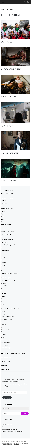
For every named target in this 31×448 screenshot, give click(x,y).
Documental (4, 203)
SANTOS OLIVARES (6, 357)
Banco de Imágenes (6, 277)
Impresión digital (5, 342)
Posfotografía (4, 345)
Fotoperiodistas (5, 250)
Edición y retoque (5, 339)
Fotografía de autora (6, 224)
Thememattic (15, 444)
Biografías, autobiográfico (7, 231)
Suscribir (7, 398)
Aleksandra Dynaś (11, 69)
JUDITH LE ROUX (5, 361)
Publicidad (3, 296)
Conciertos (4, 283)
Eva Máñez (6, 42)
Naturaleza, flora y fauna (7, 208)
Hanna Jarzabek (10, 153)
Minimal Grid (5, 444)
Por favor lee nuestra (12, 431)
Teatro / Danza (5, 299)
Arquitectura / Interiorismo (7, 198)
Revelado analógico (6, 347)
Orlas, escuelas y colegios (7, 316)
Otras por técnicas (5, 330)
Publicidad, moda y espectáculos (9, 273)
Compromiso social (6, 234)
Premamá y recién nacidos (7, 319)
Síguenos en (7, 424)
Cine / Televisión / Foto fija (8, 280)
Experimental (4, 242)
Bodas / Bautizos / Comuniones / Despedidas (12, 309)
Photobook (4, 291)
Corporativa (4, 285)
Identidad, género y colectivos (8, 245)
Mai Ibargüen (4, 365)
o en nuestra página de (9, 429)
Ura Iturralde (9, 180)
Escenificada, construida (7, 239)
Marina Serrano (5, 369)
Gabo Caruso (8, 96)
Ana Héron (7, 126)
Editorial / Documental (7, 193)
